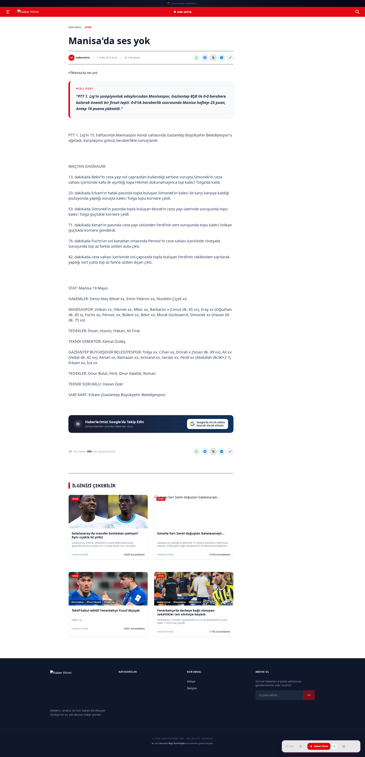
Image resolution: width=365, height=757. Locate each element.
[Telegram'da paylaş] (221, 57)
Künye (191, 681)
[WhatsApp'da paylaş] (196, 57)
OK (309, 695)
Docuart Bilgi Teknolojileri (172, 743)
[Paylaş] (343, 746)
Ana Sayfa (184, 12)
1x (334, 746)
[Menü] (8, 11)
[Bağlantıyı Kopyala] (230, 57)
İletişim (192, 688)
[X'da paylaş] (213, 57)
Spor (88, 27)
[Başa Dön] (353, 746)
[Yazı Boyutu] (300, 746)
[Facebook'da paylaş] (205, 57)
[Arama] (357, 12)
